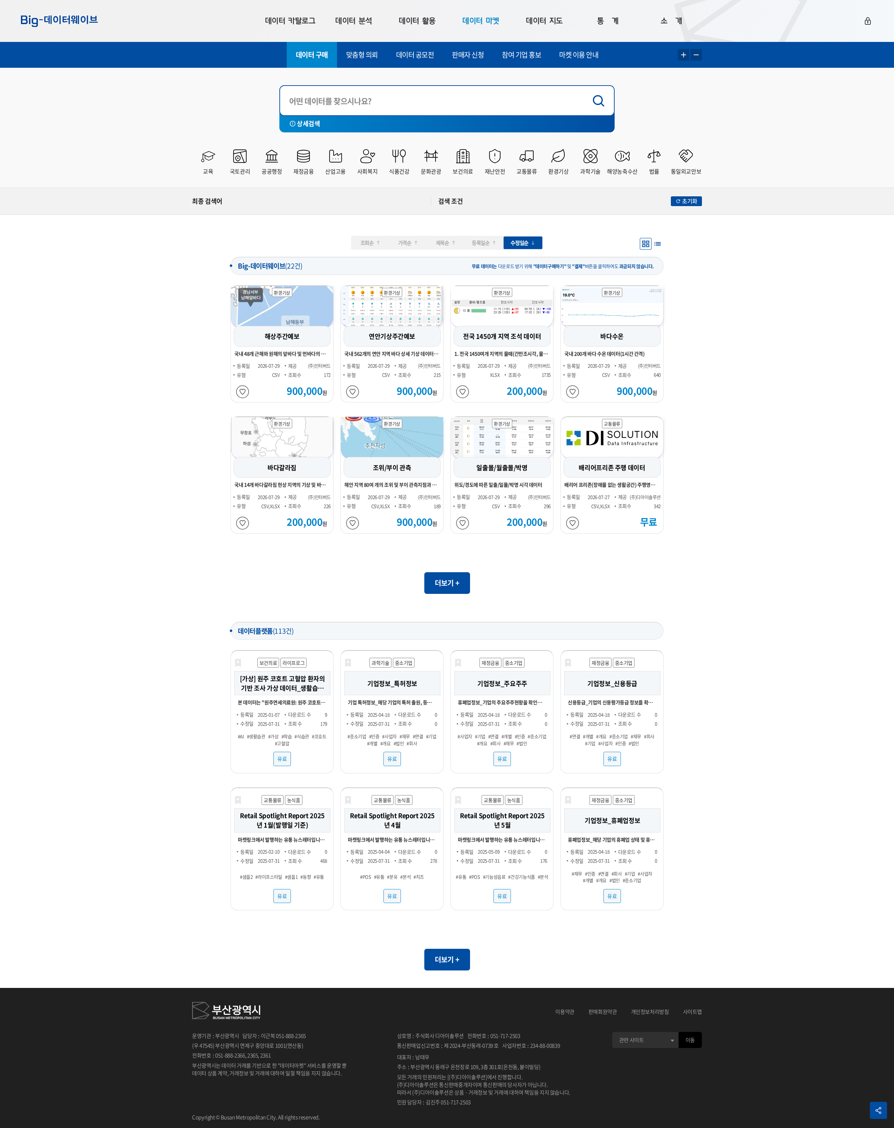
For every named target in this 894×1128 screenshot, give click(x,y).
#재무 (405, 736)
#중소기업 (356, 736)
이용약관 (564, 1012)
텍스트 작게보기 (696, 55)
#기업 (431, 736)
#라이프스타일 (268, 876)
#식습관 (301, 736)
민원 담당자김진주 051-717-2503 (434, 1102)
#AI (241, 736)
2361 (265, 1055)
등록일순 (481, 243)
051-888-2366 (230, 1055)
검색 (600, 101)
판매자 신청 (468, 55)
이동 (690, 1040)
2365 (252, 1055)
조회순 (367, 243)
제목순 (442, 243)
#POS (365, 876)
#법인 (399, 743)
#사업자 (389, 736)
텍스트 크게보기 (683, 55)
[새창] (226, 1011)
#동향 (305, 876)
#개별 (372, 743)
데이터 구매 (312, 55)
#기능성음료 (494, 876)
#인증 (374, 736)
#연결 (418, 736)
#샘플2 (246, 876)
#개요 (385, 743)
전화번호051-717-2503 (493, 1036)
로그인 (867, 21)
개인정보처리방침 (650, 1012)
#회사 (411, 743)
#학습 (286, 736)
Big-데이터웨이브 (59, 21)
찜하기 (242, 391)
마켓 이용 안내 (578, 55)
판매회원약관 (602, 1012)
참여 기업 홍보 (521, 55)
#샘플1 (291, 876)
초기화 (689, 201)
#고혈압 (282, 743)
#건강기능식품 (521, 876)
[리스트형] (658, 244)
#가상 (273, 736)
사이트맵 (692, 1012)
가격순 (404, 243)
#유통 (319, 876)
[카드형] (646, 244)
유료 (282, 759)
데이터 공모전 (415, 55)
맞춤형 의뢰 (362, 55)
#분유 (392, 876)
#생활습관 (256, 736)
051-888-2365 (291, 1036)
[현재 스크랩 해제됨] (237, 663)
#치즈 (418, 876)
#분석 (405, 876)
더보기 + (447, 583)
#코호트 (319, 736)
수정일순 (519, 243)
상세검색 (308, 123)
